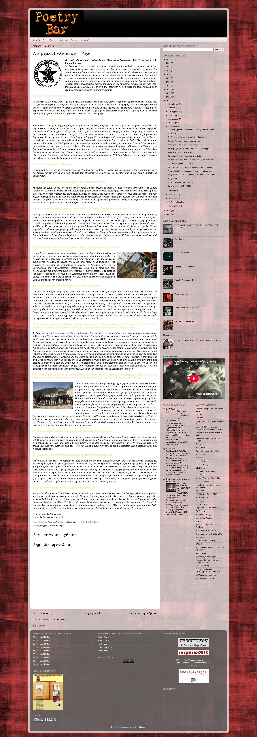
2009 (168, 214)
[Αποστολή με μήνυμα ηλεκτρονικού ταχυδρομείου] (87, 522)
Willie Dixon (201, 544)
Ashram (199, 414)
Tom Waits (200, 537)
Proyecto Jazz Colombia (184, 266)
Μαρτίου (172, 198)
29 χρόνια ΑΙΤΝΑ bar (41, 657)
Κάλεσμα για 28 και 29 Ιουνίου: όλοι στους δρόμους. (190, 148)
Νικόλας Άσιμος (202, 566)
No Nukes (200, 491)
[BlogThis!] (89, 522)
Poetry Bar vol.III (105, 644)
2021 (168, 67)
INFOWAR (170, 409)
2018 (168, 74)
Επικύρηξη (172, 133)
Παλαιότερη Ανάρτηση (144, 613)
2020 (168, 70)
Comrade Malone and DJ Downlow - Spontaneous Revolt (209, 428)
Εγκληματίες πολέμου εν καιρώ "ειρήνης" (185, 145)
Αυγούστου (174, 119)
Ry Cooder (200, 511)
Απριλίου (173, 194)
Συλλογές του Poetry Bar (206, 575)
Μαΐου (171, 191)
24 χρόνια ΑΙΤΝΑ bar (41, 640)
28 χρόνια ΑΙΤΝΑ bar (41, 654)
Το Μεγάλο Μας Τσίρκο (205, 578)
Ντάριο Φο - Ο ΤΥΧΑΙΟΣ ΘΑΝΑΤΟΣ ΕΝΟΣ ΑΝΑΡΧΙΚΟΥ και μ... (194, 175)
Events (52, 40)
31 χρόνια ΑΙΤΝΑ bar (41, 664)
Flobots (199, 444)
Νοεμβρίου (173, 108)
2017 (168, 78)
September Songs (203, 514)
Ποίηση (74, 40)
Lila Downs (200, 468)
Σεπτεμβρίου (174, 115)
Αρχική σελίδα (39, 40)
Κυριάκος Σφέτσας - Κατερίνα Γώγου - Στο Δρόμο (208, 561)
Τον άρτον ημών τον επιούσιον (181, 163)
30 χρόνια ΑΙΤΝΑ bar (41, 661)
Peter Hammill (202, 497)
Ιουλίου (172, 123)
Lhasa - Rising (202, 464)
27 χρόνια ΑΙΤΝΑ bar (41, 650)
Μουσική (85, 40)
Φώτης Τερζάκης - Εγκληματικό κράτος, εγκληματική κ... (191, 171)
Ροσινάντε (170, 449)
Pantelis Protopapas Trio (184, 280)
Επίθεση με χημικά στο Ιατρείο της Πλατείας (186, 137)
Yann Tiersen (201, 553)
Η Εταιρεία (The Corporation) (180, 182)
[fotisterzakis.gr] (48, 709)
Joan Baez (200, 447)
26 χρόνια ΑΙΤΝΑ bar (41, 647)
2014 (168, 89)
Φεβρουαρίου (174, 202)
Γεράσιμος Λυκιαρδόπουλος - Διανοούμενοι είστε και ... (191, 167)
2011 (168, 101)
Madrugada (201, 475)
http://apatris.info (54, 514)
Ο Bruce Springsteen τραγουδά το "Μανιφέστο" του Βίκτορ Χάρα (209, 570)
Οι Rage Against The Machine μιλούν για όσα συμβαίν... (191, 130)
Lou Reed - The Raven (205, 471)
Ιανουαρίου (173, 206)
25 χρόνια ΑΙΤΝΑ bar (41, 644)
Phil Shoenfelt (201, 501)
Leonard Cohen (202, 461)
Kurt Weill (200, 458)
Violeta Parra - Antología (206, 541)
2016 (168, 82)
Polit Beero (179, 239)
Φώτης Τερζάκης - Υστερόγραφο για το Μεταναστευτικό (191, 160)
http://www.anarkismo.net (51, 517)
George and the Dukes (184, 321)
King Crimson (201, 454)
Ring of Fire (173, 178)
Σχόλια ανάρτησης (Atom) (55, 619)
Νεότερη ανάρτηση (44, 613)
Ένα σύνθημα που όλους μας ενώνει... (184, 141)
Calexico (199, 418)
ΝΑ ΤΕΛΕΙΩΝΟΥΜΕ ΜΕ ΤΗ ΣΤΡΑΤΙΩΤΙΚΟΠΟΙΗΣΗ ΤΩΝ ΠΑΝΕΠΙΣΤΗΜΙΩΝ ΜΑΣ (178, 453)
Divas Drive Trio (181, 294)
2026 (168, 59)
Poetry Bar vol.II (105, 640)
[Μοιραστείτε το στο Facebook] (95, 522)
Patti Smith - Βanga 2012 (206, 494)
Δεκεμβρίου (174, 104)
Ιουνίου (172, 126)
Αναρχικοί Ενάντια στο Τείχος (52, 526)
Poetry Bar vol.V (105, 650)
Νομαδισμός (168, 335)
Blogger (142, 727)
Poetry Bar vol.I (104, 637)
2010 (168, 210)
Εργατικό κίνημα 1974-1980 (179, 186)
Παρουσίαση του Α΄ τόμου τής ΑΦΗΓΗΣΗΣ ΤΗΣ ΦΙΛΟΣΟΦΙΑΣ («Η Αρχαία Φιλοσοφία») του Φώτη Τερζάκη (178, 491)
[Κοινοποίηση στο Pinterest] (97, 522)
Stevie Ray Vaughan (204, 518)
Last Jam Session (181, 253)
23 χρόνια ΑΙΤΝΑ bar (41, 637)
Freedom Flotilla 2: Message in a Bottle (184, 156)
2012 (168, 97)
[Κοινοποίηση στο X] (92, 522)
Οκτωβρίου (173, 111)
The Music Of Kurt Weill (206, 530)
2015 (168, 86)
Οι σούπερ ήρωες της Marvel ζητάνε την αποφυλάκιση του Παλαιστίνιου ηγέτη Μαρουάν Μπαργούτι (177, 418)
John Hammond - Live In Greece (210, 451)
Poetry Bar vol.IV (105, 647)
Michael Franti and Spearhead (209, 478)
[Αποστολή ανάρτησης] (82, 522)
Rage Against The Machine (207, 508)
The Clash (200, 521)
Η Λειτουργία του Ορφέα (206, 557)
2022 (168, 63)
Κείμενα (63, 40)
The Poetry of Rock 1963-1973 (187, 307)
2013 (168, 93)
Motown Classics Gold (205, 481)
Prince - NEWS (202, 504)
